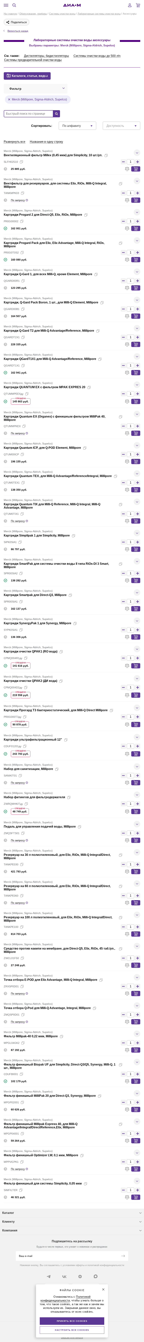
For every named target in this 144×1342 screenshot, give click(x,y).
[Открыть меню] (6, 5)
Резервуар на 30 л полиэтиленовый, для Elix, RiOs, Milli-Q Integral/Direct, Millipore (57, 856)
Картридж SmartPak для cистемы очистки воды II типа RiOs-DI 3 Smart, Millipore (56, 565)
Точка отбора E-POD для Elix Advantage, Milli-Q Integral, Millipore (50, 979)
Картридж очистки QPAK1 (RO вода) (30, 651)
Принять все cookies (72, 1321)
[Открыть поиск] (14, 5)
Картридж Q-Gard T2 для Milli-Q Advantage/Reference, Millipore (49, 330)
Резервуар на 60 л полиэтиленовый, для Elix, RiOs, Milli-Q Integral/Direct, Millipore (57, 887)
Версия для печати (72, 1337)
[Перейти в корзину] (138, 5)
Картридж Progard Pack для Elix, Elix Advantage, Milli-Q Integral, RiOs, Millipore (54, 244)
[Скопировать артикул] (21, 162)
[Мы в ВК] (64, 1276)
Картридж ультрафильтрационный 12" (33, 739)
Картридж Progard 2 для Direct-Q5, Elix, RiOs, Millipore (43, 214)
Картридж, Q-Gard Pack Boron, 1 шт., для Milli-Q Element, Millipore (51, 302)
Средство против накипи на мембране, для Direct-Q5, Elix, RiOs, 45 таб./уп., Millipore (59, 950)
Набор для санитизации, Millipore (28, 769)
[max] (96, 1276)
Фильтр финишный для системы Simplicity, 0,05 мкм (43, 1183)
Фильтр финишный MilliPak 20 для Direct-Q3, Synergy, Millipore (50, 1095)
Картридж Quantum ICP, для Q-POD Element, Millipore (42, 447)
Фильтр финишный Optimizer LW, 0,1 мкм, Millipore (41, 1155)
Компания (9, 1230)
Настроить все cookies (72, 1330)
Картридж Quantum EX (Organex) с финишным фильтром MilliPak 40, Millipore (54, 418)
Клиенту (8, 1221)
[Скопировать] (106, 155)
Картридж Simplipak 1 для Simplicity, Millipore (37, 535)
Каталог (8, 1212)
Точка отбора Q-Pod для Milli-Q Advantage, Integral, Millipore (47, 1008)
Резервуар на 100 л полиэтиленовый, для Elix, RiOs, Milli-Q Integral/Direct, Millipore (58, 919)
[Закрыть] (103, 1289)
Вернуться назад (18, 30)
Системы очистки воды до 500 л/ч (97, 55)
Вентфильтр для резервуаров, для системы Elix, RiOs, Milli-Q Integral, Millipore (55, 185)
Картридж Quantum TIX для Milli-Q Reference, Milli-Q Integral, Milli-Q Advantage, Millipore (52, 506)
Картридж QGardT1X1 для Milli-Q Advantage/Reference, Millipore (50, 358)
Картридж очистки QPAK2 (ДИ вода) (30, 680)
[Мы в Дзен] (80, 1276)
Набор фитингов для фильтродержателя (34, 797)
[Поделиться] (112, 155)
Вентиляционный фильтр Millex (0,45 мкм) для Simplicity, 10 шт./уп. (53, 155)
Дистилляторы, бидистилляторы (46, 55)
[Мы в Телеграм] (48, 1276)
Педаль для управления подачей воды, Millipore (40, 826)
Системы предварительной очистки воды (33, 60)
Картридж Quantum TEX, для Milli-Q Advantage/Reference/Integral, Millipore (58, 476)
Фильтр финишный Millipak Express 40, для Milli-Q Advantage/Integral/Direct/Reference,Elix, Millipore (40, 1125)
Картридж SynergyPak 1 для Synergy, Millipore (37, 623)
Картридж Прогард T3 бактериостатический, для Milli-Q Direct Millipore (56, 710)
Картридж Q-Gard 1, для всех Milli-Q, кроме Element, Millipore (48, 274)
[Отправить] (123, 1256)
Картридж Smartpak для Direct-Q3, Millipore (35, 595)
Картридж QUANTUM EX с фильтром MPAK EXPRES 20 (44, 387)
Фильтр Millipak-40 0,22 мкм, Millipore (31, 1036)
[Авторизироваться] (130, 5)
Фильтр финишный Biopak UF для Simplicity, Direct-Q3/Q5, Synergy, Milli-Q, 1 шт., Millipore (60, 1066)
